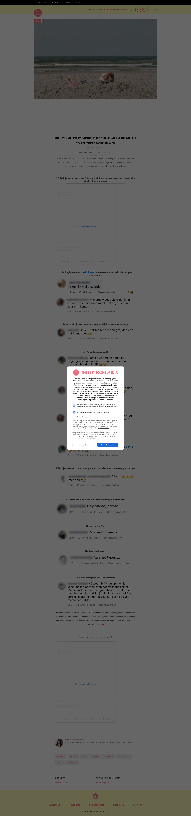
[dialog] (95, 408)
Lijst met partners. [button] (103, 428)
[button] (95, 417)
